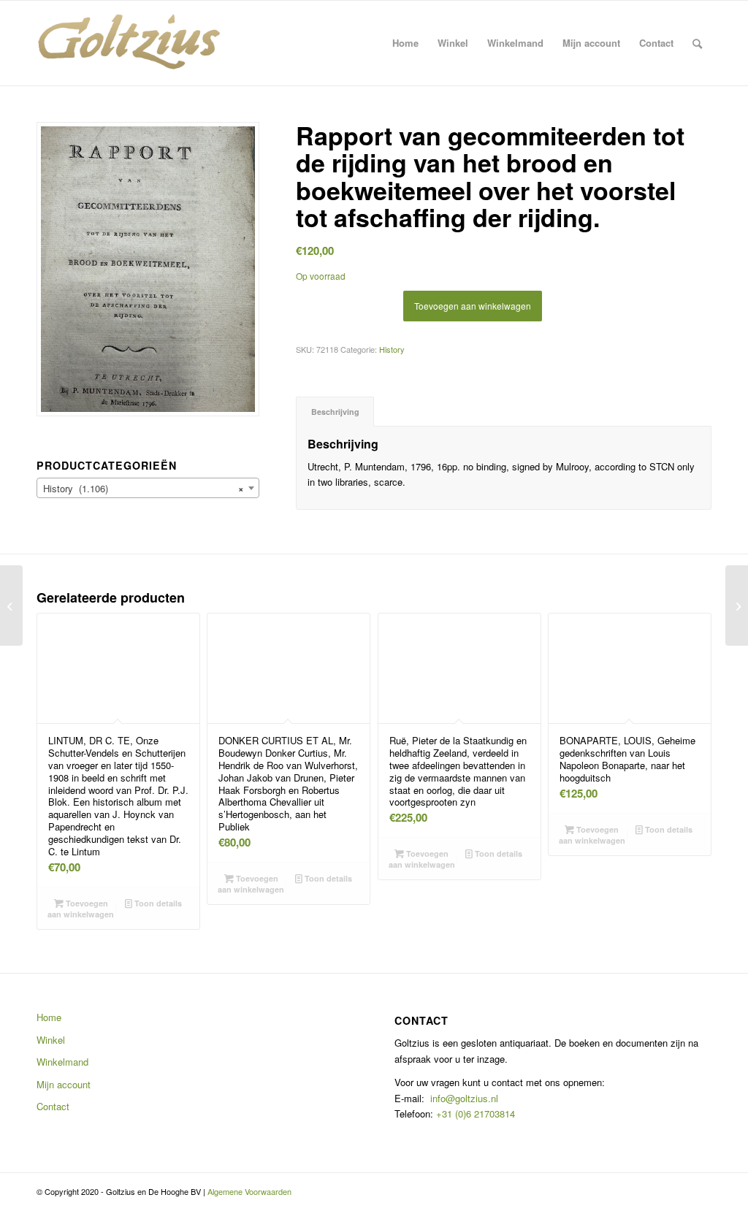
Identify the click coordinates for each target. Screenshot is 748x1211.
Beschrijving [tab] (335, 411)
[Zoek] (697, 43)
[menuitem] (405, 43)
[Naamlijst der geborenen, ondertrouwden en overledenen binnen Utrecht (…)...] (11, 605)
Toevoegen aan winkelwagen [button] (80, 909)
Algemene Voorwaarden (249, 1191)
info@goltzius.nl (464, 1098)
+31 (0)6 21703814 (474, 1113)
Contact (53, 1106)
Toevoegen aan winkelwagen (472, 305)
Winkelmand (62, 1062)
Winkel (51, 1040)
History (392, 349)
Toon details (157, 903)
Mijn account (64, 1084)
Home (49, 1017)
